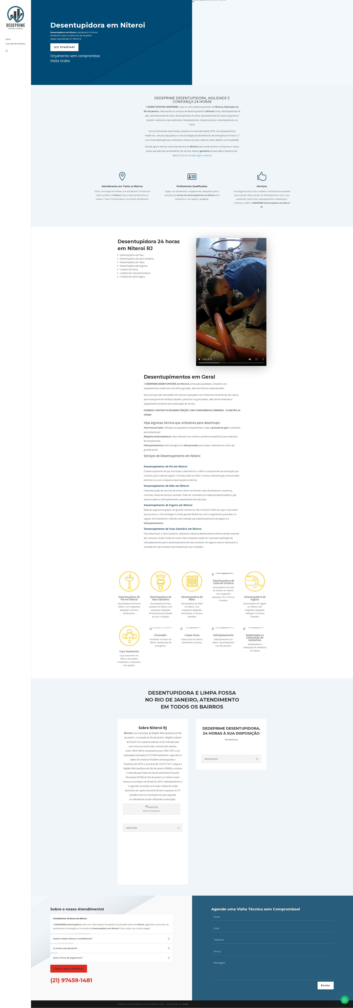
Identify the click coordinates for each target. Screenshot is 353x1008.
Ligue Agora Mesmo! (68, 968)
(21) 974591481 (64, 47)
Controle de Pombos (15, 44)
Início (8, 39)
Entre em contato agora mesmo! (195, 155)
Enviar (325, 985)
